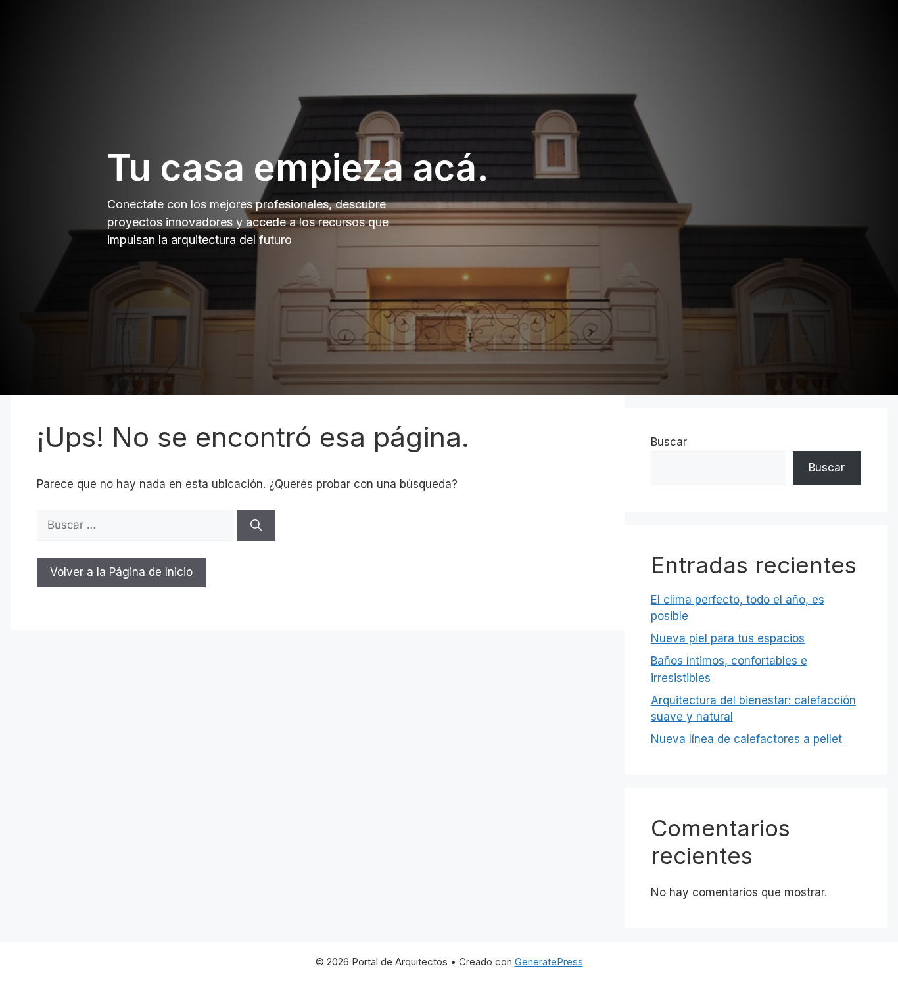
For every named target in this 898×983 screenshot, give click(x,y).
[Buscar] (256, 525)
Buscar (669, 441)
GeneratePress (549, 961)
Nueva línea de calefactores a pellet (746, 739)
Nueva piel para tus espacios (728, 638)
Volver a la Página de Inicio (121, 572)
